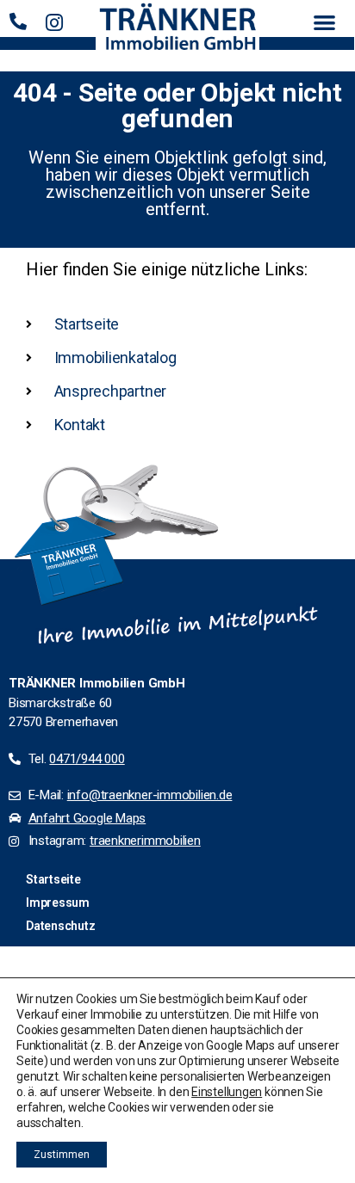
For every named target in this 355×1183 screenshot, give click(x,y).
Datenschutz (61, 926)
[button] (325, 22)
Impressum (58, 902)
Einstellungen (226, 1092)
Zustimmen (62, 1155)
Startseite (53, 879)
